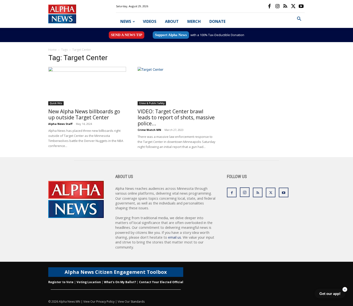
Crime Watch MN (149, 130)
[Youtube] (301, 6)
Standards (138, 302)
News (125, 21)
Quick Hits (56, 103)
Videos (149, 21)
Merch (194, 21)
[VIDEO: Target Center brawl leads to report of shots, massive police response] (176, 86)
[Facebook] (269, 6)
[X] (293, 6)
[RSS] (285, 6)
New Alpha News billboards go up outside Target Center (84, 114)
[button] (299, 19)
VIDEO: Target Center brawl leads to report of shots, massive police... (176, 117)
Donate (217, 21)
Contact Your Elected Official (161, 282)
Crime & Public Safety (151, 103)
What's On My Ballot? (120, 282)
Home (52, 50)
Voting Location (89, 282)
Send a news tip (126, 35)
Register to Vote (60, 282)
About (172, 21)
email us (174, 237)
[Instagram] (277, 6)
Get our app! (330, 294)
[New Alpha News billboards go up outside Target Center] (87, 86)
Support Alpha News (171, 35)
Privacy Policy (105, 302)
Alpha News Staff (60, 124)
